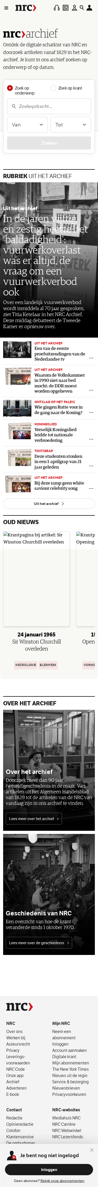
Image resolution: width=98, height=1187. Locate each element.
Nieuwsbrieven (66, 1088)
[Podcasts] (56, 8)
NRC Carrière (64, 1124)
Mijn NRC (61, 1023)
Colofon (13, 1130)
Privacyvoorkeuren (69, 1094)
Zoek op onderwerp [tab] (25, 88)
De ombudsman (20, 1143)
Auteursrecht (18, 1044)
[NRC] (19, 1007)
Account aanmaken (69, 1050)
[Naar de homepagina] (25, 8)
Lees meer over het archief (32, 818)
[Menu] (6, 8)
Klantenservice (20, 1137)
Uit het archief (37, 176)
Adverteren (16, 1088)
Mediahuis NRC (66, 1118)
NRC (10, 1023)
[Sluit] (92, 1150)
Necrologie (25, 665)
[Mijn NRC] (90, 8)
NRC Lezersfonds (67, 1137)
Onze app (15, 1075)
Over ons (14, 1031)
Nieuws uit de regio (69, 1075)
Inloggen (49, 1169)
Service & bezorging (70, 1082)
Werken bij (15, 1038)
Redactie (14, 1118)
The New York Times (70, 1069)
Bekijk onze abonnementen (62, 1181)
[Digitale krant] (65, 8)
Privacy (13, 1050)
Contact (14, 1109)
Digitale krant (64, 1056)
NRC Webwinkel (66, 1130)
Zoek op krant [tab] (70, 88)
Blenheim (48, 665)
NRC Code (15, 1069)
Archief (12, 1082)
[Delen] (91, 358)
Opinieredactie (19, 1124)
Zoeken (49, 143)
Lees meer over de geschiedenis (37, 943)
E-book (12, 1094)
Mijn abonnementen (70, 1063)
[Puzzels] (74, 8)
